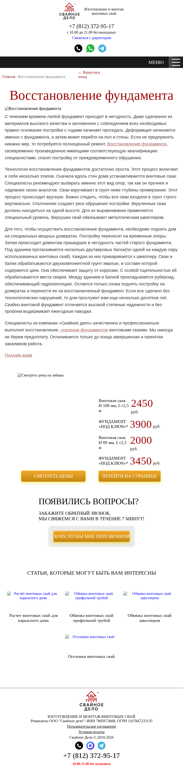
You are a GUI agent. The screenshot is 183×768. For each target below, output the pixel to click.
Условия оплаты (91, 732)
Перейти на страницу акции (129, 478)
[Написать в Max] (90, 746)
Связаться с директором (91, 38)
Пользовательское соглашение (91, 726)
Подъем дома (18, 355)
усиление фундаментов (84, 330)
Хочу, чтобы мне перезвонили (92, 536)
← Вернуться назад (89, 74)
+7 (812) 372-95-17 (91, 26)
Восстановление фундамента (137, 144)
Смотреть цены (53, 476)
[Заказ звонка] (78, 48)
